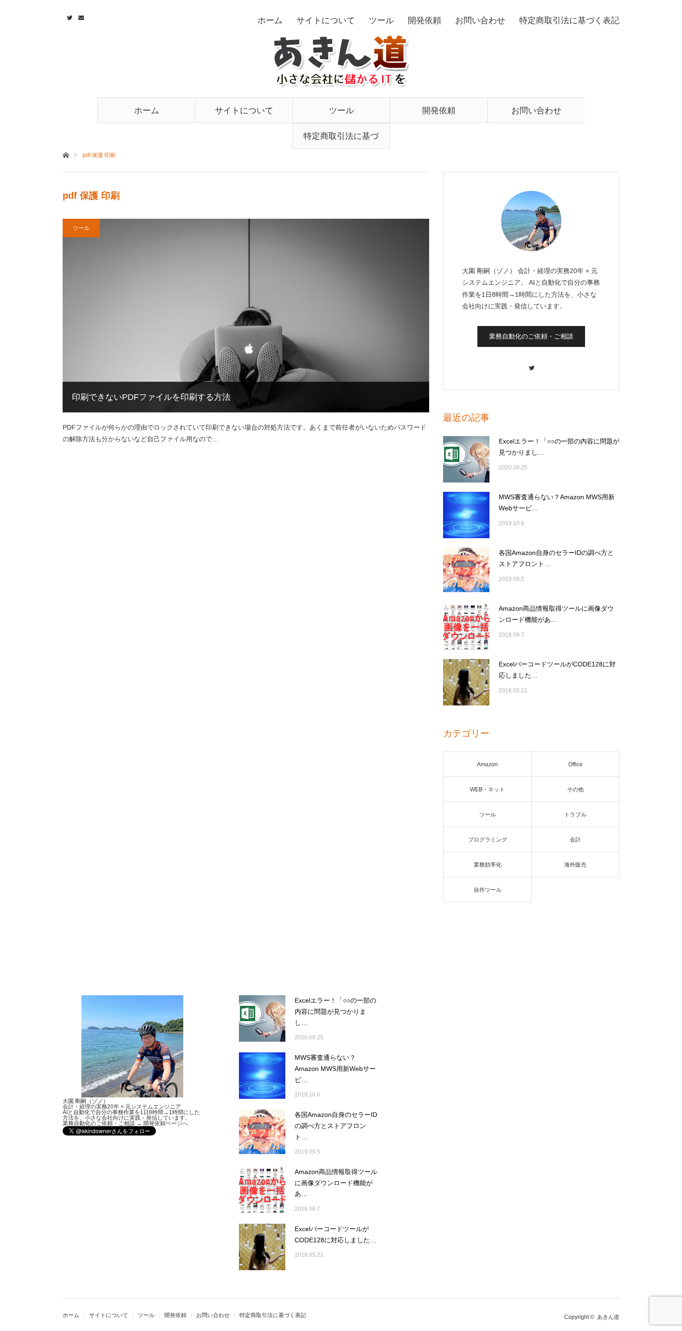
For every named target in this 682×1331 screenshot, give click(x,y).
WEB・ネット (487, 789)
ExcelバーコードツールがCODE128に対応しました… (557, 669)
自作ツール (488, 890)
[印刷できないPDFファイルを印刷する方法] (246, 315)
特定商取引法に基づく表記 (341, 140)
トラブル (575, 814)
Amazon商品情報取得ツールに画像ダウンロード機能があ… (556, 614)
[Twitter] (531, 363)
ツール (341, 110)
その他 (575, 789)
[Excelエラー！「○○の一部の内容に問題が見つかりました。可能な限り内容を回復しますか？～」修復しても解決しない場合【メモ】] (466, 459)
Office (575, 764)
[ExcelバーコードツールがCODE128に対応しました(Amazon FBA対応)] (466, 682)
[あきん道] (341, 61)
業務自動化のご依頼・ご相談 (531, 336)
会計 (575, 839)
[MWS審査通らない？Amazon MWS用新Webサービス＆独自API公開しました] (466, 515)
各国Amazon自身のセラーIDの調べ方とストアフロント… (556, 558)
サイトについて (244, 110)
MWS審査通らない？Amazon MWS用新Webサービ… (557, 502)
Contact (80, 16)
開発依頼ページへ (165, 1123)
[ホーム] (66, 154)
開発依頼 (439, 110)
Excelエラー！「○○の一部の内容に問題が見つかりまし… (559, 446)
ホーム (146, 110)
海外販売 (575, 864)
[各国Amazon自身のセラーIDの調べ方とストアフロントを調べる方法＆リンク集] (466, 571)
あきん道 (608, 1317)
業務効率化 (488, 864)
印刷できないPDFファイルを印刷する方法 (151, 397)
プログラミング (487, 839)
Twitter (68, 16)
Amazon (487, 764)
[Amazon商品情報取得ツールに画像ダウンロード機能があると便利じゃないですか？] (466, 626)
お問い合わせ (536, 110)
